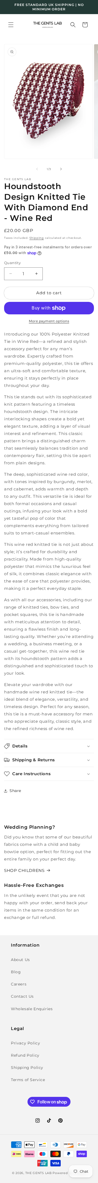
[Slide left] (37, 169)
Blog (16, 971)
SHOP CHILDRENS (24, 870)
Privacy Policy (25, 1043)
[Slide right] (61, 169)
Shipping (36, 238)
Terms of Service (28, 1079)
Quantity (12, 263)
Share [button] (15, 790)
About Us (20, 959)
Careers (18, 984)
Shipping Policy (27, 1067)
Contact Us (22, 996)
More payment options (49, 321)
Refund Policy (25, 1055)
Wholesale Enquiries (32, 1008)
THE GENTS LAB (38, 1173)
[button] (11, 25)
